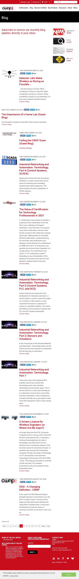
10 (32, 526)
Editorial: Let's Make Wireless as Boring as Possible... (31, 81)
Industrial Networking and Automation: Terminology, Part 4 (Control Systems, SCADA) (34, 169)
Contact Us (36, 2)
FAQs (65, 562)
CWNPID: (30, 543)
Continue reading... (24, 101)
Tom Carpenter (25, 70)
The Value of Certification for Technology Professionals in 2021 (33, 212)
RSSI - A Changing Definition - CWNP (29, 488)
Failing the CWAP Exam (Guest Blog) (32, 142)
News (75, 7)
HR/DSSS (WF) (8, 540)
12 (39, 526)
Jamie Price (24, 133)
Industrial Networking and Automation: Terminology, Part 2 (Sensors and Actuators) (34, 334)
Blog (31, 7)
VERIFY (32, 552)
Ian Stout (6, 110)
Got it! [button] (69, 574)
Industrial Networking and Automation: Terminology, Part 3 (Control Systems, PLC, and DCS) (34, 284)
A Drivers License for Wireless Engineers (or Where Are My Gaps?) (32, 424)
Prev (4, 526)
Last (48, 526)
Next (43, 526)
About (70, 7)
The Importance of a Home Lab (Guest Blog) (23, 116)
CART (46, 2)
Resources (62, 7)
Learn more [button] (14, 576)
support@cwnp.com (64, 550)
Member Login (25, 2)
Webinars (59, 562)
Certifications (23, 7)
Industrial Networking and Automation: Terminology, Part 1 (34, 372)
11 (36, 526)
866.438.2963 (62, 548)
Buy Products (53, 7)
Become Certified (40, 7)
